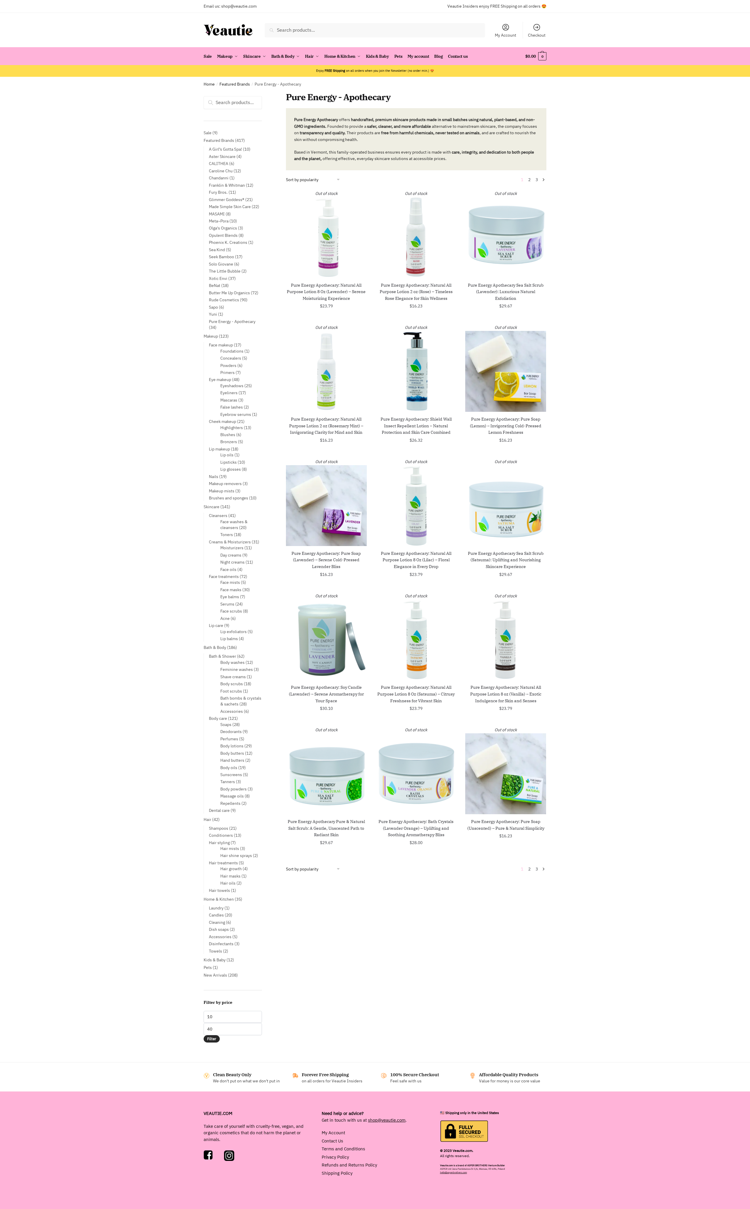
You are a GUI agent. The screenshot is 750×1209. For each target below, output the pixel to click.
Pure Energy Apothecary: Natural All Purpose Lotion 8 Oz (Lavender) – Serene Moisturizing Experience (326, 292)
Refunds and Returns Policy (349, 1165)
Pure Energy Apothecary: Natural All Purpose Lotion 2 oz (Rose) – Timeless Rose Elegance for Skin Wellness (416, 292)
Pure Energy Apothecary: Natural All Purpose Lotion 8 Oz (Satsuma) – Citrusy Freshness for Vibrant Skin (416, 694)
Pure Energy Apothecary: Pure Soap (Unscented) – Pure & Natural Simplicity (505, 825)
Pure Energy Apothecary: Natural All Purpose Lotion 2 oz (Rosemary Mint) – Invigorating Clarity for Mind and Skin (326, 425)
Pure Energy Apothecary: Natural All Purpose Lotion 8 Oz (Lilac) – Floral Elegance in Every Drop (416, 560)
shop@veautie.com (239, 6)
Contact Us (332, 1140)
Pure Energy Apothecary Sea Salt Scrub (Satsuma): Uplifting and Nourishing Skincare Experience (505, 560)
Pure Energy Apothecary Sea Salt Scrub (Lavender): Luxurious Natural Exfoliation (505, 292)
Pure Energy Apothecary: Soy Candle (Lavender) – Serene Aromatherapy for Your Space (326, 694)
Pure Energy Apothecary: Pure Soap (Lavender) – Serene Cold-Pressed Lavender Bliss (326, 560)
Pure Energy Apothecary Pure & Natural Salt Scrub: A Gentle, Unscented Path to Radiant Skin (326, 828)
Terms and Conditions (343, 1149)
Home (209, 84)
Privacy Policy (335, 1156)
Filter (211, 1038)
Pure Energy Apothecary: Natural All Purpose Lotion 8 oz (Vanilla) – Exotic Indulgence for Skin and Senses (505, 694)
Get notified (326, 319)
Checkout (537, 35)
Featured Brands (234, 84)
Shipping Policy (337, 1173)
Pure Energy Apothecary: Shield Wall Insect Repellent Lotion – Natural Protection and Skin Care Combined (416, 425)
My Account (505, 35)
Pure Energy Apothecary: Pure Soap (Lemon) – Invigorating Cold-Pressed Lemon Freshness (505, 425)
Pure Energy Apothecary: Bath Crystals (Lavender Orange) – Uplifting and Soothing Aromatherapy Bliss (416, 828)
